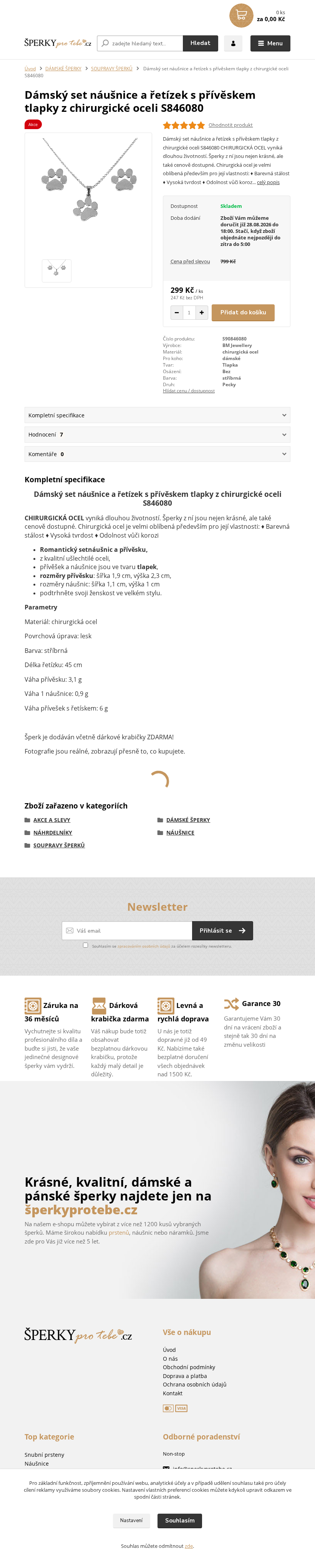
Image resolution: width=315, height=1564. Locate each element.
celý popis (268, 182)
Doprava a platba (185, 1376)
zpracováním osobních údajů (144, 946)
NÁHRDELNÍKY (52, 832)
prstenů (119, 1232)
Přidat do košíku (243, 312)
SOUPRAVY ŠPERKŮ (112, 68)
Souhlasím (180, 1520)
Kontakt (172, 1393)
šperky (95, 1195)
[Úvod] (58, 43)
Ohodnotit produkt (231, 125)
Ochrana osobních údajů (195, 1384)
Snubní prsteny (44, 1454)
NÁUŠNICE (180, 832)
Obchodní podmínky (189, 1367)
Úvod (30, 68)
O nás (170, 1358)
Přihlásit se (217, 931)
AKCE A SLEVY (51, 820)
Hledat (201, 43)
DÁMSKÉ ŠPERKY (63, 68)
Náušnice (37, 1463)
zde (189, 1545)
